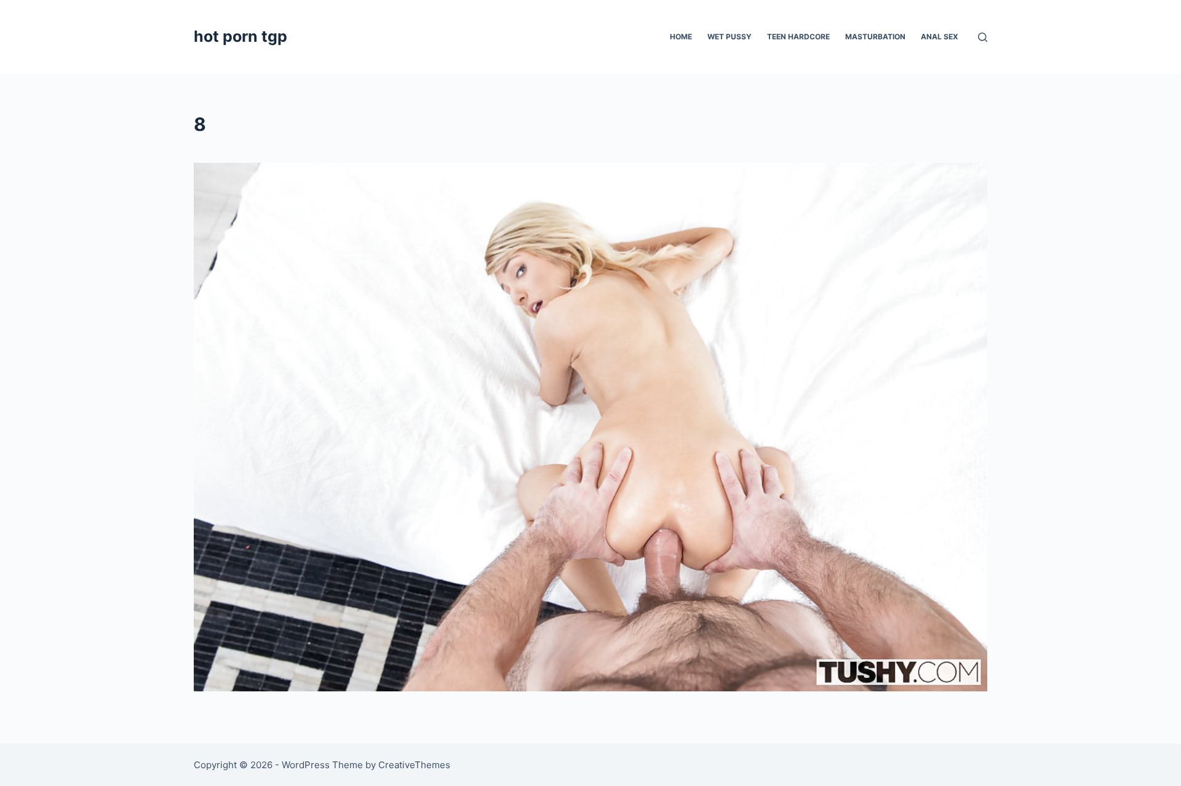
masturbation (875, 36)
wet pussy (729, 36)
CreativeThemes (414, 765)
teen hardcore (798, 36)
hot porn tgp (240, 36)
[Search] (982, 37)
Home (681, 36)
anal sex (939, 36)
